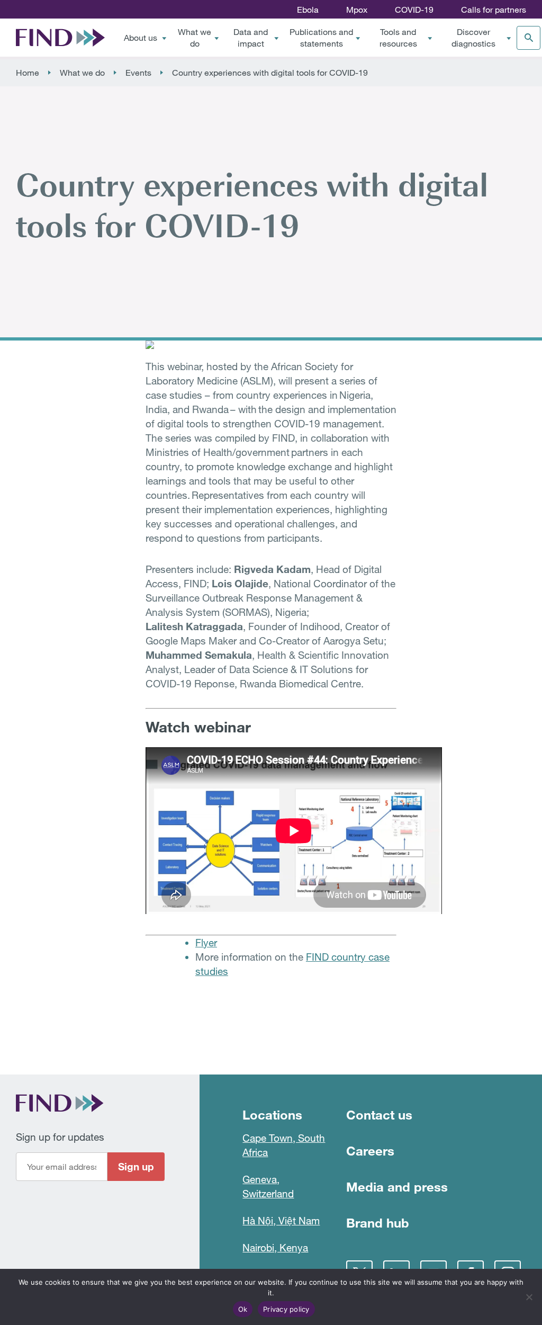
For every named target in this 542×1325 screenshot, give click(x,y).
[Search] (528, 38)
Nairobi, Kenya (275, 1247)
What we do (194, 37)
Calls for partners (493, 9)
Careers (370, 1150)
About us (140, 37)
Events (138, 72)
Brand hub (377, 1222)
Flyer (206, 942)
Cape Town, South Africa (283, 1145)
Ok (243, 1309)
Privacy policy (286, 1309)
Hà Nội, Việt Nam (281, 1220)
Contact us (379, 1114)
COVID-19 (414, 9)
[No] (528, 1297)
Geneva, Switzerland (268, 1186)
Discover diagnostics (473, 37)
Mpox (356, 9)
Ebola (308, 9)
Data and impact (250, 37)
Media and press (397, 1186)
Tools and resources (398, 37)
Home (27, 72)
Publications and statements (321, 37)
